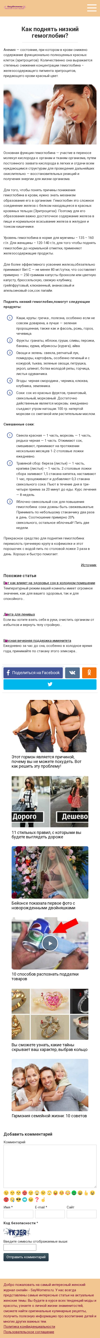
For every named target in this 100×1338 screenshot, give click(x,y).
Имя (8, 1207)
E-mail (41, 1207)
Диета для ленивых (19, 614)
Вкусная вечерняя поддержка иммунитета (37, 641)
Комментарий (14, 1142)
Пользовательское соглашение (28, 1332)
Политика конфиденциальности (29, 1327)
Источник (89, 565)
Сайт (70, 1207)
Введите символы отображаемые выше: (35, 1241)
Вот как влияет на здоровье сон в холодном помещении (49, 583)
